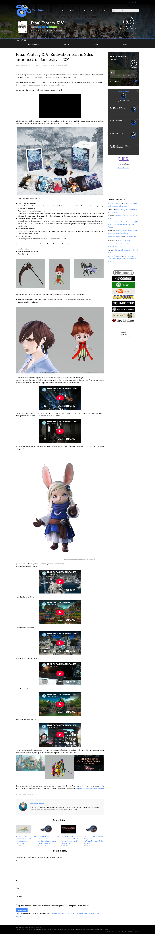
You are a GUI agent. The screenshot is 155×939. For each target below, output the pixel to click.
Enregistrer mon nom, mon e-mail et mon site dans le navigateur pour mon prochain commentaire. (53, 906)
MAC (32, 27)
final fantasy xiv (33, 794)
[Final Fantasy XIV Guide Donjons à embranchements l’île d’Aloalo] (91, 833)
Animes (86, 11)
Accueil (49, 11)
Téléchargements (76, 11)
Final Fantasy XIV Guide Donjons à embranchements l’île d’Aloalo (122, 224)
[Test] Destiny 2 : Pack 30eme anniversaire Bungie (120, 147)
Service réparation (132, 237)
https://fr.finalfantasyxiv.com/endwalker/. (90, 788)
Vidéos (66, 65)
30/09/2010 (48, 30)
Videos (96, 44)
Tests (56, 11)
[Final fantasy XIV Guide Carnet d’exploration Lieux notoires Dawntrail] (23, 833)
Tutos (64, 11)
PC (36, 27)
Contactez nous (109, 931)
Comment (19, 861)
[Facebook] (132, 2)
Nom (17, 880)
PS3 (40, 27)
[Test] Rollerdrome (116, 121)
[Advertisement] (123, 183)
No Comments (47, 65)
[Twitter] (130, 2)
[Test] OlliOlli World (116, 133)
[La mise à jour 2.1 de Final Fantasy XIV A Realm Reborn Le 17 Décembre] (68, 833)
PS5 (47, 27)
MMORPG (62, 30)
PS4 (43, 27)
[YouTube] (135, 2)
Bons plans (95, 11)
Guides (66, 44)
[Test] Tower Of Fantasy (118, 108)
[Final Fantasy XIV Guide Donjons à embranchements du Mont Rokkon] (46, 833)
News (125, 44)
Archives (118, 931)
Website (19, 896)
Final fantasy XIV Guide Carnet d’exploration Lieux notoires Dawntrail (122, 258)
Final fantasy (22, 794)
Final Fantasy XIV (33, 44)
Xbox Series (53, 27)
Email (18, 888)
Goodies (104, 11)
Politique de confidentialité (131, 931)
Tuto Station (25, 927)
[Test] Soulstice (123, 101)
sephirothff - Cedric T (24, 65)
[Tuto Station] (30, 16)
